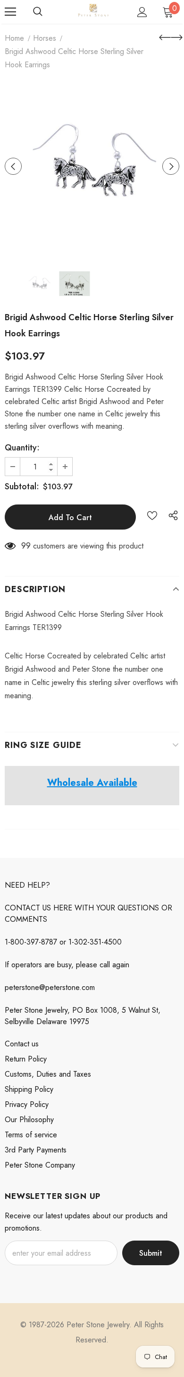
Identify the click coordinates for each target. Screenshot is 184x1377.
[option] (92, 166)
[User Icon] (142, 12)
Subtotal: (22, 486)
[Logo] (93, 11)
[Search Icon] (37, 12)
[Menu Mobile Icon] (10, 12)
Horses (44, 38)
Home (14, 38)
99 (26, 545)
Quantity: (22, 447)
